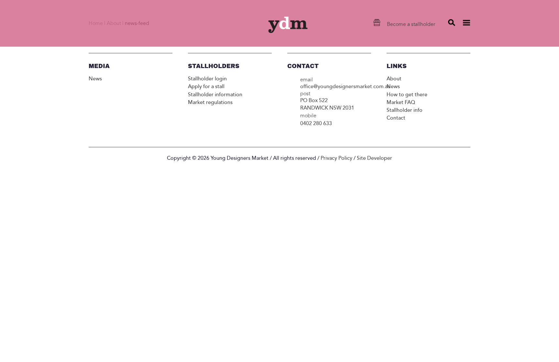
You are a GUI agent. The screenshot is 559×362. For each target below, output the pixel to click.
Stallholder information (215, 94)
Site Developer (374, 158)
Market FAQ (401, 102)
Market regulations (210, 102)
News (95, 78)
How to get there (407, 94)
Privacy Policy (336, 158)
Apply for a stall (206, 86)
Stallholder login (207, 78)
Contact (396, 118)
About (394, 78)
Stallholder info (404, 110)
